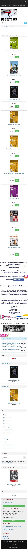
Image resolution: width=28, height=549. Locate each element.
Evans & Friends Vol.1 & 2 (14, 124)
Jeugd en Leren (6, 433)
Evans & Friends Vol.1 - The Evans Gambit (14, 173)
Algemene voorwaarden (8, 529)
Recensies (14, 495)
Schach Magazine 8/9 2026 (14, 223)
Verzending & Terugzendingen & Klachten (12, 526)
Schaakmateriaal (7, 421)
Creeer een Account (7, 502)
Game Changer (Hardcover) (14, 247)
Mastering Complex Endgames (9, 345)
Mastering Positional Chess (8, 342)
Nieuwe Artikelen (6, 363)
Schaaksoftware (7, 424)
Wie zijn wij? (5, 536)
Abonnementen (6, 436)
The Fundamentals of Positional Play (14, 50)
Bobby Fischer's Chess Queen (14, 484)
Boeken (5, 415)
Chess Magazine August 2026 (14, 75)
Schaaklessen (6, 538)
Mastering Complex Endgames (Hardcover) (12, 346)
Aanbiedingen (5, 386)
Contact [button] (14, 520)
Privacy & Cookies (7, 528)
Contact (4, 531)
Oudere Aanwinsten (7, 448)
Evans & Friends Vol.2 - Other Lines (14, 149)
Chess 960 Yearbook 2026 (14, 99)
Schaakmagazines (7, 427)
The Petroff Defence (14, 198)
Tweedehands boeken (8, 445)
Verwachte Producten (8, 430)
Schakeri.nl (16, 547)
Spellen (5, 442)
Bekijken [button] (12, 57)
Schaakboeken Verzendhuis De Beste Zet (13, 5)
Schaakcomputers (7, 418)
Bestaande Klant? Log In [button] (14, 505)
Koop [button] (17, 57)
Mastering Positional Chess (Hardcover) (11, 343)
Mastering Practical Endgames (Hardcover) (12, 349)
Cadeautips (5, 439)
